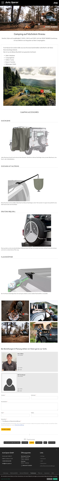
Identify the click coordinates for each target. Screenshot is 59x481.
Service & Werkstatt (24, 473)
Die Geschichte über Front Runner (12, 442)
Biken (45, 442)
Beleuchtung (52, 442)
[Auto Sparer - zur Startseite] (12, 3)
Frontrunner (30, 439)
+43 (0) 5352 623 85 (6, 461)
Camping (32, 442)
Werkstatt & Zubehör (27, 465)
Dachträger (25, 442)
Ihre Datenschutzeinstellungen (48, 466)
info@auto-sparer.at (6, 463)
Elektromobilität (14, 473)
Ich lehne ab (49, 479)
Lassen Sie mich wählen (5, 479)
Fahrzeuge (5, 473)
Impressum (43, 458)
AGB (41, 461)
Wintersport (39, 442)
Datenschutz (43, 463)
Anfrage (42, 456)
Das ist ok (55, 479)
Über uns (40, 473)
